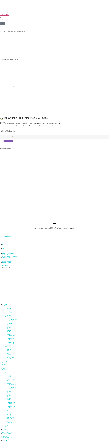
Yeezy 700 (9, 350)
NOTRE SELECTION (4, 217)
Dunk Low (8, 31)
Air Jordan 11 (9, 324)
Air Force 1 (9, 308)
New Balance (7, 334)
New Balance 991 (10, 343)
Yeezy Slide (9, 353)
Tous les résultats (4, 14)
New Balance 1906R (11, 335)
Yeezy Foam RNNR (11, 352)
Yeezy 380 (9, 349)
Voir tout (9, 315)
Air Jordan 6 (9, 331)
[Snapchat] (55, 442)
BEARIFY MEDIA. (8, 270)
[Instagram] (23, 238)
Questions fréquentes (6, 433)
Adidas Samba (10, 358)
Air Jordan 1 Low (12, 320)
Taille (12, 136)
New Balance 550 (10, 339)
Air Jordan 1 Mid (12, 322)
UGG (6, 361)
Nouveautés (4, 304)
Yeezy (6, 346)
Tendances (4, 362)
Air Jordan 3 (9, 327)
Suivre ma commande (7, 432)
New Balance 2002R (11, 337)
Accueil (1, 31)
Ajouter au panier (8, 140)
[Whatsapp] (1, 238)
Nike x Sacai (9, 312)
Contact (4, 364)
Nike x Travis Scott (11, 313)
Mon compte (5, 430)
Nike (4, 31)
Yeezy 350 (9, 347)
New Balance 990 (10, 342)
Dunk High (9, 309)
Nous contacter (5, 434)
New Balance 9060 (11, 341)
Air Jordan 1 (9, 318)
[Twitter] (83, 442)
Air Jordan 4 (9, 328)
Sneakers (4, 305)
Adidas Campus (10, 357)
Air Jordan (7, 316)
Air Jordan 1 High (13, 319)
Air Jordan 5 (9, 330)
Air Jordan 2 (9, 326)
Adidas (6, 356)
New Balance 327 (10, 338)
